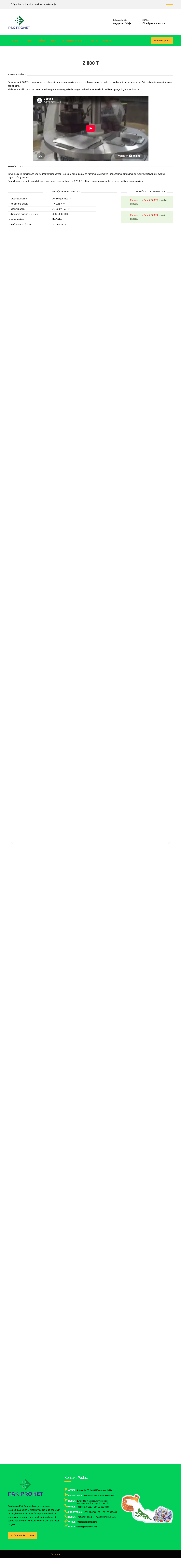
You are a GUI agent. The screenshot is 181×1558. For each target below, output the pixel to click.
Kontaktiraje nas (162, 41)
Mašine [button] (41, 40)
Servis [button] (54, 40)
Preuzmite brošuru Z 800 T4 (144, 215)
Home (15, 40)
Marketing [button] (109, 40)
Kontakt (92, 40)
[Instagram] (172, 22)
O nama (28, 40)
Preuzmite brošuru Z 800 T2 (144, 200)
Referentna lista (72, 40)
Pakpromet (56, 1554)
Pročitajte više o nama (22, 1535)
